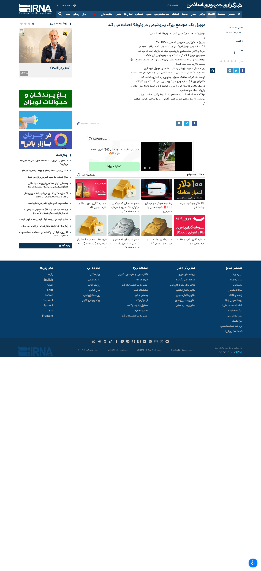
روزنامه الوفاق (93, 285)
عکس (118, 14)
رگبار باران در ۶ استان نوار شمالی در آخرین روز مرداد (44, 226)
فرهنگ (175, 14)
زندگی (76, 14)
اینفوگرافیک (142, 300)
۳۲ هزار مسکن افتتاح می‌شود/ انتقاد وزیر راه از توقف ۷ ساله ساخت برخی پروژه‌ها (46, 195)
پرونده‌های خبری (186, 275)
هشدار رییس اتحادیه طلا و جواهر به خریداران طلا (45, 171)
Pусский (48, 306)
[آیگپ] (139, 342)
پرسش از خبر (141, 295)
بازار (84, 14)
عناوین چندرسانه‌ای (185, 306)
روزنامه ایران (94, 280)
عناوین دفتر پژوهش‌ (185, 300)
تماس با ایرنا (236, 280)
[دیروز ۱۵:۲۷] (45, 45)
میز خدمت (237, 321)
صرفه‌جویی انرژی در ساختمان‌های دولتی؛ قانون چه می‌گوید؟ (44, 162)
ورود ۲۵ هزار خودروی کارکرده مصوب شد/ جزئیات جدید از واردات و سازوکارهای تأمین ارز (45, 211)
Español (48, 300)
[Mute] (150, 168)
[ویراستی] (122, 342)
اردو (51, 311)
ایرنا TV (92, 14)
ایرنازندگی (95, 275)
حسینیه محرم (141, 311)
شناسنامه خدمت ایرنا (232, 306)
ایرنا (214, 5)
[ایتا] (133, 342)
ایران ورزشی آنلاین (91, 300)
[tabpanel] (45, 52)
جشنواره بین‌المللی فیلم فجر (134, 285)
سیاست (221, 14)
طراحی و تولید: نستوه (227, 352)
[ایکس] (161, 342)
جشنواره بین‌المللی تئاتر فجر (134, 316)
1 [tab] (33, 24)
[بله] (144, 342)
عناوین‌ (231, 14)
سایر (68, 14)
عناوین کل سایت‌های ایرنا (182, 285)
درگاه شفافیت (235, 311)
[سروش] (127, 342)
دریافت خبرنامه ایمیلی (231, 326)
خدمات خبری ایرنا (233, 331)
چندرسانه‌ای (107, 14)
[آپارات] (150, 342)
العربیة (50, 285)
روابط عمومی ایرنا (233, 300)
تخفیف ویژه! (114, 166)
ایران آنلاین (94, 290)
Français (47, 316)
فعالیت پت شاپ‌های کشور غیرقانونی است (48, 203)
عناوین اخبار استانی (185, 290)
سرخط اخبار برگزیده (185, 280)
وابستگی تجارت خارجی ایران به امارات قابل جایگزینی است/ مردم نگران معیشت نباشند (48, 185)
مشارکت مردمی (234, 316)
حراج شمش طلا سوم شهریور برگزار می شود (48, 177)
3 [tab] (25, 24)
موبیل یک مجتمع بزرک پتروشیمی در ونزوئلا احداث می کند (156, 25)
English (48, 280)
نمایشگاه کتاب (141, 290)
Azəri (50, 290)
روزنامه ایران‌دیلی (91, 295)
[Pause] (145, 168)
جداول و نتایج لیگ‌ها (137, 306)
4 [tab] (21, 24)
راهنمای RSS (235, 295)
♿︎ (253, 562)
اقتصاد (211, 14)
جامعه (185, 14)
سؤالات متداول (235, 290)
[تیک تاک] (110, 342)
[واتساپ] (93, 342)
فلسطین (139, 14)
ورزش (202, 14)
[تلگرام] (167, 342)
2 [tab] (29, 24)
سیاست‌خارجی (161, 14)
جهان (193, 14)
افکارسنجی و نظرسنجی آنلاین (133, 275)
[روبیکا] (156, 342)
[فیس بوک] (116, 342)
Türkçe (48, 295)
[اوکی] (105, 342)
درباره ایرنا (237, 275)
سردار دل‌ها (142, 280)
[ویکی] (99, 342)
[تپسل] (90, 138)
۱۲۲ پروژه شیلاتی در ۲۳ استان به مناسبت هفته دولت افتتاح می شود (43, 234)
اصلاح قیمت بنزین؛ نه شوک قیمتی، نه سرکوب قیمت (44, 220)
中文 (50, 275)
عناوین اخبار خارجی (185, 295)
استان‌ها (128, 14)
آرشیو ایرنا (237, 285)
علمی (148, 14)
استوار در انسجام (60, 68)
